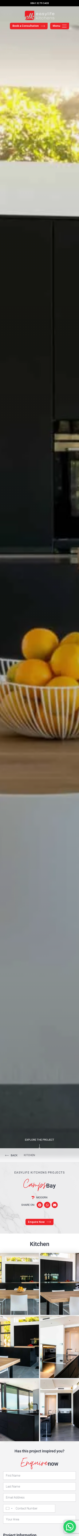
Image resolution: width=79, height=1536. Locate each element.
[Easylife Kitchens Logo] (39, 15)
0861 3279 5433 (39, 3)
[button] (40, 1205)
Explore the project (39, 1139)
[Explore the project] (39, 1146)
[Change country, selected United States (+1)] (8, 1508)
